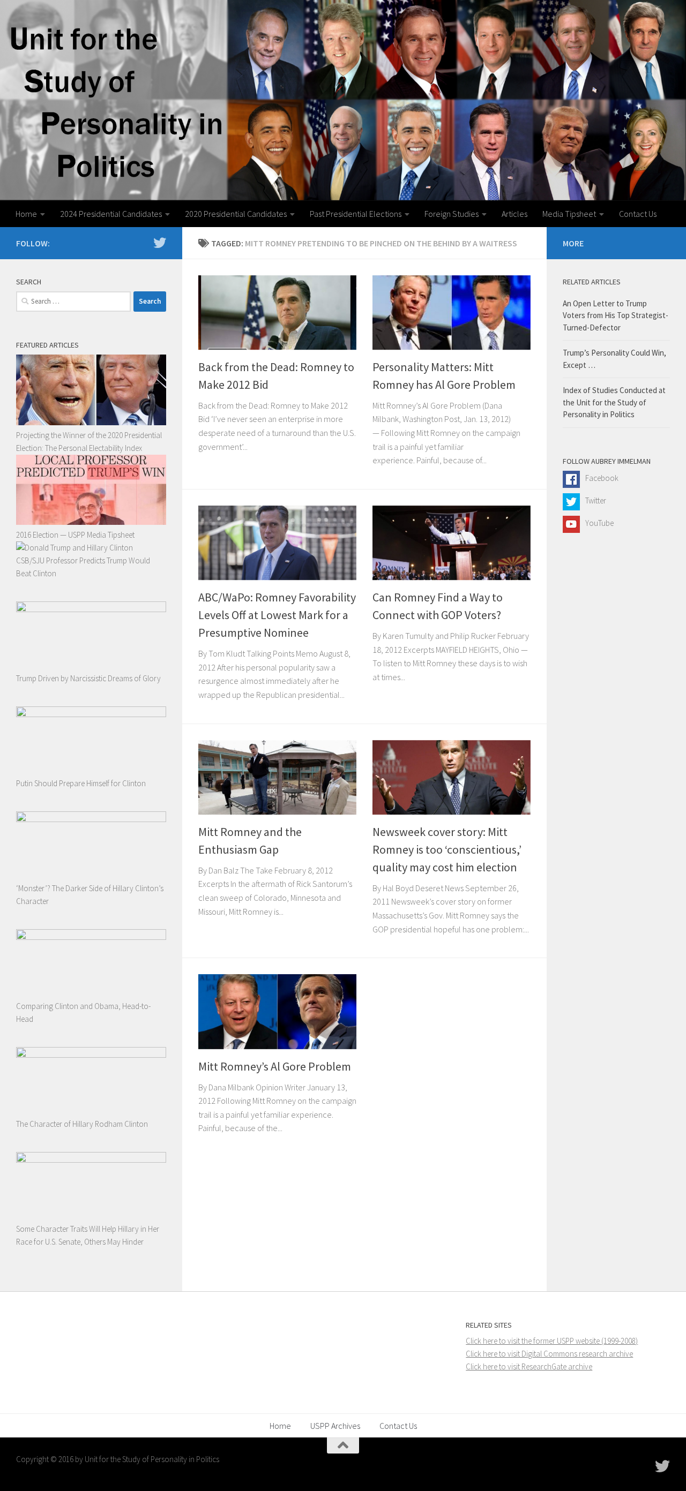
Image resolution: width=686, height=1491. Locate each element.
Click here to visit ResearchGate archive (529, 1366)
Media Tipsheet (569, 213)
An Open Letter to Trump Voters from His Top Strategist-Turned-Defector (615, 315)
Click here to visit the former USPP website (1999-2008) (552, 1341)
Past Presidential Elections (355, 213)
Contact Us (638, 213)
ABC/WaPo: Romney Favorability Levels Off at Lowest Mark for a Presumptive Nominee (277, 615)
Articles (514, 213)
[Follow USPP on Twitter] (159, 242)
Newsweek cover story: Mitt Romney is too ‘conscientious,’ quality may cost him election (446, 849)
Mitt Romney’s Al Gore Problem (274, 1066)
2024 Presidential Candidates (111, 213)
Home (26, 213)
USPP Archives (335, 1425)
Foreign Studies (451, 213)
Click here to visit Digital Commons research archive (549, 1354)
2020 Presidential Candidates (236, 213)
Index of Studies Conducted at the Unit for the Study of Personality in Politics (614, 402)
